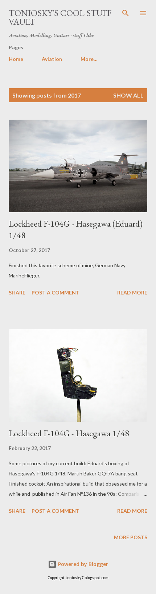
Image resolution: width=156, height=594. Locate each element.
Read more (132, 292)
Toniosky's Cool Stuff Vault (60, 17)
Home (16, 59)
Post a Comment (55, 292)
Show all (128, 95)
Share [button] (17, 292)
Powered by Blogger (82, 564)
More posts (130, 537)
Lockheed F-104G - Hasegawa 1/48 (69, 433)
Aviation (52, 59)
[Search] (125, 13)
